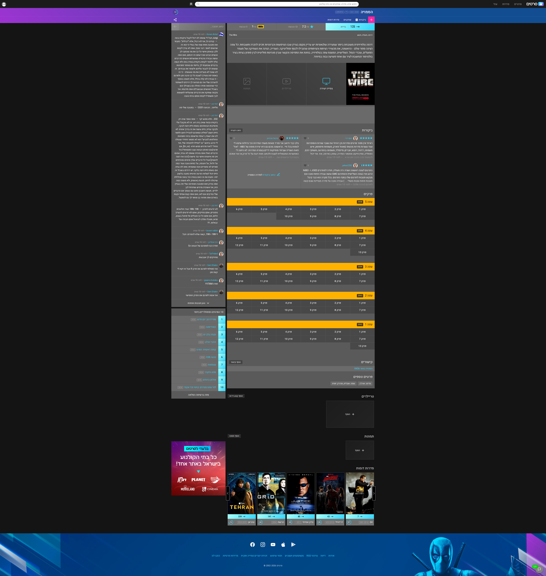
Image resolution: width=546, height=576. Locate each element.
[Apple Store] (283, 544)
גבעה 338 (211, 357)
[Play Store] (293, 544)
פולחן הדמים (209, 380)
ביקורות (361, 19)
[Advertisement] (301, 114)
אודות (331, 556)
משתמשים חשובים (294, 556)
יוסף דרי (348, 138)
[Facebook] (252, 544)
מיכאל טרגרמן (272, 138)
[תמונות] (247, 64)
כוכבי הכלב (210, 342)
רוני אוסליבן (213, 242)
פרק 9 (313, 216)
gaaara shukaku (211, 280)
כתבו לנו (216, 556)
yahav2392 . (346, 165)
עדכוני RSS (312, 556)
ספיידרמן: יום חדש (206, 319)
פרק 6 (239, 209)
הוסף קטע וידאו (236, 395)
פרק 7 (362, 216)
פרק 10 (288, 216)
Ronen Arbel (212, 34)
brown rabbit (212, 230)
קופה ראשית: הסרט (206, 349)
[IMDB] (260, 26)
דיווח (323, 556)
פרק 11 (264, 245)
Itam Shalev (212, 265)
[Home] (535, 4)
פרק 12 (239, 245)
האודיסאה (211, 327)
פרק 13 (362, 252)
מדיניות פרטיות (230, 556)
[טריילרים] (287, 64)
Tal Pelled (213, 253)
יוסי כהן (215, 103)
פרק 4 (288, 209)
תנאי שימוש (276, 556)
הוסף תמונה (234, 435)
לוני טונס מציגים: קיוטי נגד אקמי (200, 387)
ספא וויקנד (210, 372)
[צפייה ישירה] (326, 64)
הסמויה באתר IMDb (363, 368)
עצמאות (212, 364)
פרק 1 (362, 209)
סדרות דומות (333, 19)
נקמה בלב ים (209, 334)
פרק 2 (338, 209)
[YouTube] (273, 544)
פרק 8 (338, 216)
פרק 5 (264, 209)
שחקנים (347, 19)
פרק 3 (313, 209)
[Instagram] (263, 544)
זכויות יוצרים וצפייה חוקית (254, 556)
